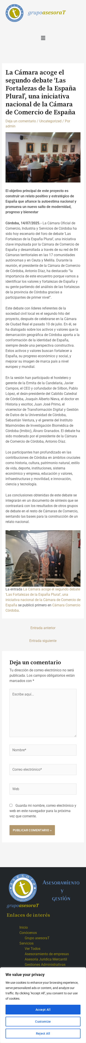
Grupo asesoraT (37, 938)
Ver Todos (32, 949)
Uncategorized (50, 121)
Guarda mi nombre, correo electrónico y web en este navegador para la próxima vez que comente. (42, 810)
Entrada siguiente (42, 641)
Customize (43, 1021)
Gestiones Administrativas (45, 964)
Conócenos (28, 933)
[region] (43, 1005)
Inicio (23, 927)
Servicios (26, 943)
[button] (43, 38)
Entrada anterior (42, 628)
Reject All (43, 1033)
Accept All (43, 1009)
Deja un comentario (21, 121)
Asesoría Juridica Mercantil (46, 959)
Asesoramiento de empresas (47, 954)
